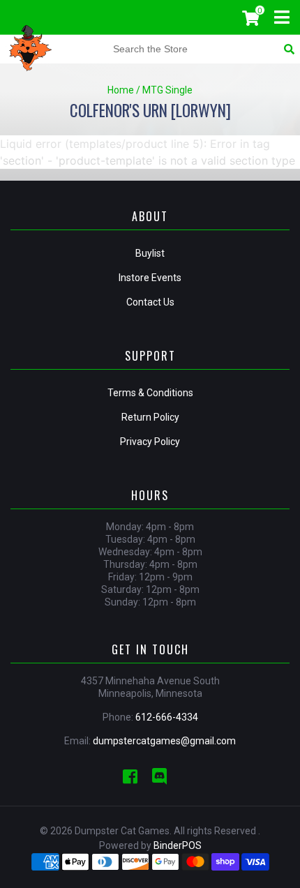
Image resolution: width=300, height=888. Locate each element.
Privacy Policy (150, 441)
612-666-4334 (166, 717)
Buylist (150, 253)
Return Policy (150, 417)
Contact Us (150, 302)
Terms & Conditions (150, 392)
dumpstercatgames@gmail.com (164, 740)
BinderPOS (177, 845)
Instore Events (150, 277)
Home (120, 90)
